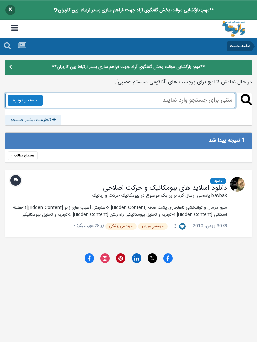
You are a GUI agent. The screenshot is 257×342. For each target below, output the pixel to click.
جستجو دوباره (25, 100)
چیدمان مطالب (23, 155)
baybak (219, 196)
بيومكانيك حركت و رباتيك (115, 196)
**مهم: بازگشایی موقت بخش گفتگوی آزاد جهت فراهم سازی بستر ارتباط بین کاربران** (133, 10)
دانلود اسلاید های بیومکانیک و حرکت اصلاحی (165, 188)
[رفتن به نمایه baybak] (237, 184)
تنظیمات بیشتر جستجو (31, 120)
